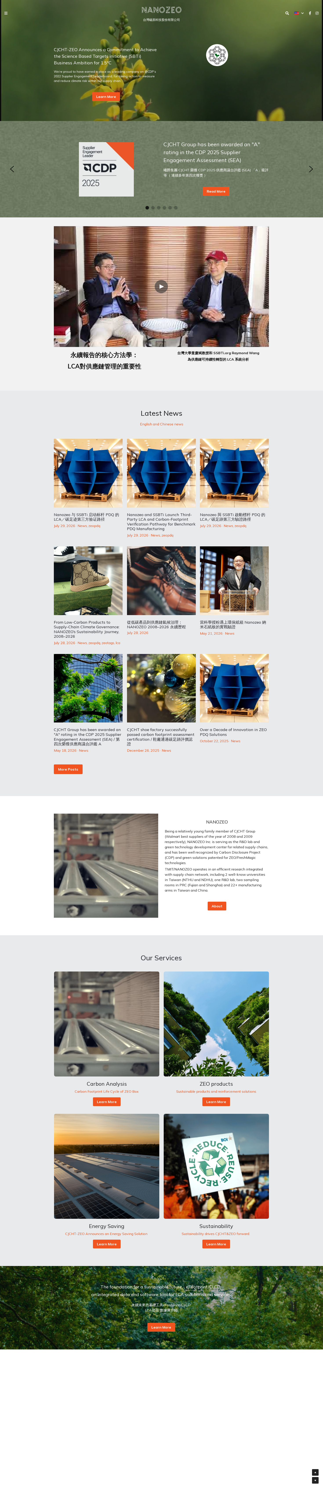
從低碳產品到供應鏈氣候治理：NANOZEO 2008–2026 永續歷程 (156, 624)
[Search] (287, 13)
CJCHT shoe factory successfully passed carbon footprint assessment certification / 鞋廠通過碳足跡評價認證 (160, 736)
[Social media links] (310, 13)
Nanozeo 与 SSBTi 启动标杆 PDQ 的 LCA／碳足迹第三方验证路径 (86, 517)
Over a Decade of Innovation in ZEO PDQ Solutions (233, 732)
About (217, 906)
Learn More (106, 96)
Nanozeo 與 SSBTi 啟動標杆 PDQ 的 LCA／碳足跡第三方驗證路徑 (232, 517)
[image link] (161, 9)
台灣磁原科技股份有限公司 (161, 20)
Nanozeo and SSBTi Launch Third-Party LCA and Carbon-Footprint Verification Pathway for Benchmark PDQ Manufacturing (161, 521)
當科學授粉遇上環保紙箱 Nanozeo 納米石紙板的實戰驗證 (233, 624)
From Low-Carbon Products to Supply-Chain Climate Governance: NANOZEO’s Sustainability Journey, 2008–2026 (86, 629)
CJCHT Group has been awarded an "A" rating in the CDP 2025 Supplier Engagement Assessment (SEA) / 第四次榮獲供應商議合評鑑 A (87, 736)
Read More (216, 191)
